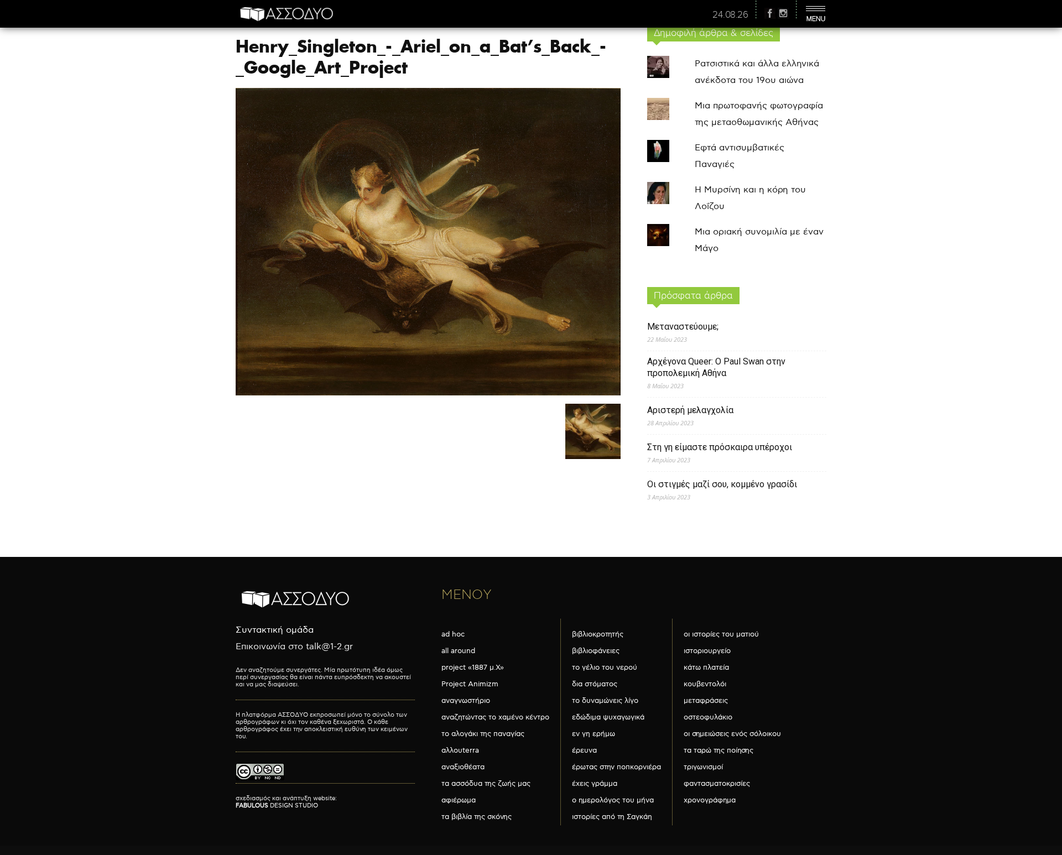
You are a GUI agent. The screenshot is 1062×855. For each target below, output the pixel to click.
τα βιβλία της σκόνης (476, 816)
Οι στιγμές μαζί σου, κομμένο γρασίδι (722, 484)
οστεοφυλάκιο (708, 717)
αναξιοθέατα (463, 767)
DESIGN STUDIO (277, 805)
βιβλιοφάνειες (596, 651)
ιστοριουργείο (707, 651)
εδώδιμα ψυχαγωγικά (608, 717)
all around (458, 651)
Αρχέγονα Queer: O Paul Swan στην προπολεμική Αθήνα (716, 367)
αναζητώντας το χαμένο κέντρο (495, 717)
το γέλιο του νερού (604, 667)
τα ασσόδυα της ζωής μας (485, 783)
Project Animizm (469, 684)
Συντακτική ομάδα (275, 630)
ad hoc (453, 634)
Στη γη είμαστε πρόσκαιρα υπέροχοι (719, 447)
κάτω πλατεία (706, 667)
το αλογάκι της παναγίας (482, 733)
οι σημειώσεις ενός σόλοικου (732, 733)
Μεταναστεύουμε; (683, 326)
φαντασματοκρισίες (717, 783)
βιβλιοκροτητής (597, 634)
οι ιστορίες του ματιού (721, 634)
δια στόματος (594, 684)
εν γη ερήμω (593, 733)
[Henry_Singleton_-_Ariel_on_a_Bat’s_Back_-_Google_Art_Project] (428, 393)
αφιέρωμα (458, 800)
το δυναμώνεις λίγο (605, 700)
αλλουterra (460, 750)
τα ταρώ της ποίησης (718, 750)
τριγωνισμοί (703, 767)
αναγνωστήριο (465, 700)
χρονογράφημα (710, 800)
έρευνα (584, 750)
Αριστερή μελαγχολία (690, 410)
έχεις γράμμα (594, 783)
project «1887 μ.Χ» (472, 667)
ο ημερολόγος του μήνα (613, 800)
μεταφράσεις (706, 700)
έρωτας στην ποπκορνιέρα (616, 767)
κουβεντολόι (705, 684)
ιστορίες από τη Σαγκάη (612, 816)
